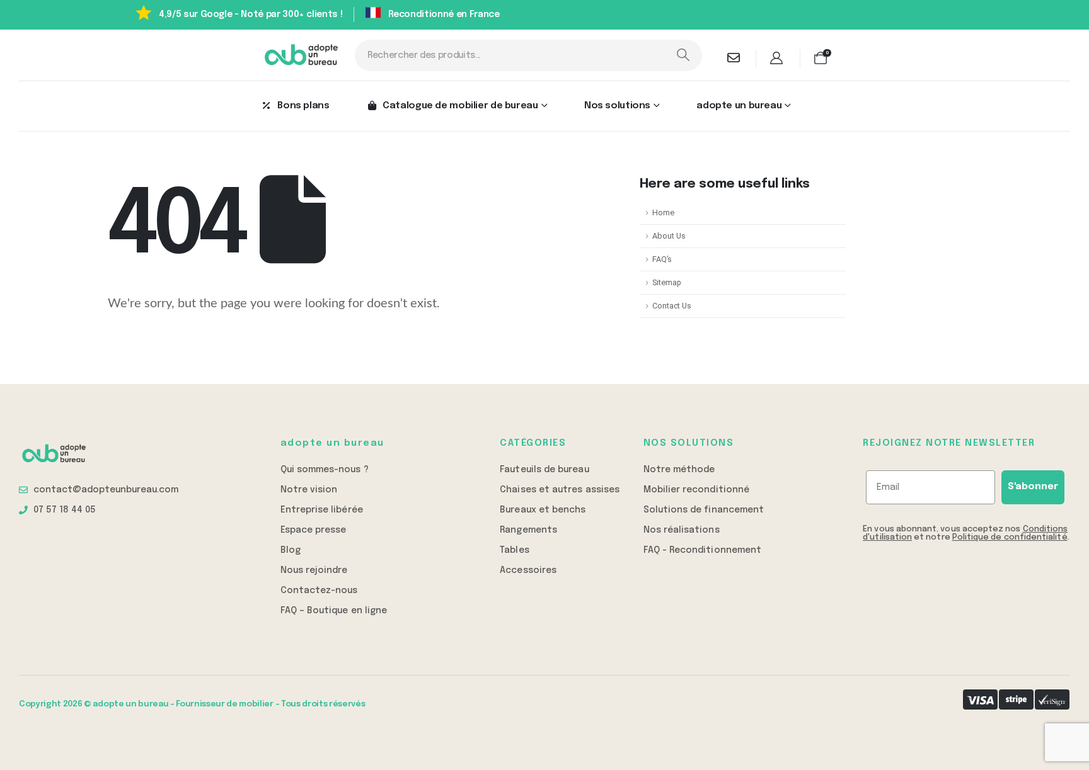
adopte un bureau (738, 106)
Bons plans (303, 106)
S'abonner (1033, 487)
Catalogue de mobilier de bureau (460, 106)
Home (663, 212)
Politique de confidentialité (1010, 537)
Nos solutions (617, 106)
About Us (669, 236)
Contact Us (671, 305)
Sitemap (666, 282)
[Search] (683, 55)
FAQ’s (662, 259)
